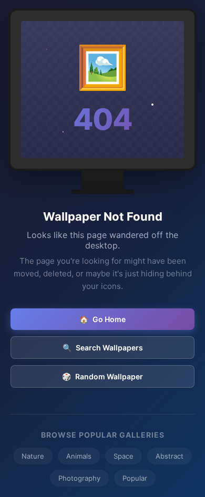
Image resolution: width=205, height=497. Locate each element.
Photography (79, 478)
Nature (33, 456)
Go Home (102, 319)
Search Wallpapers (103, 347)
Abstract (169, 456)
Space (124, 456)
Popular (134, 478)
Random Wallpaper (102, 376)
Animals (78, 456)
